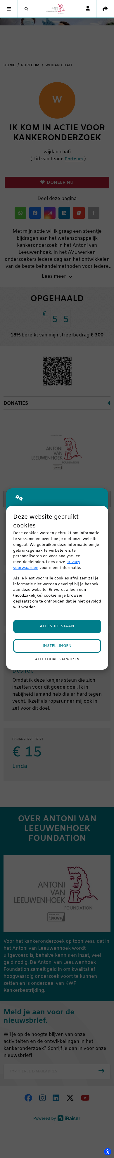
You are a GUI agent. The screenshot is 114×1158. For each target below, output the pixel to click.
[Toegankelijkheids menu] (107, 1151)
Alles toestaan (57, 626)
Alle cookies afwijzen (57, 659)
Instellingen (57, 645)
